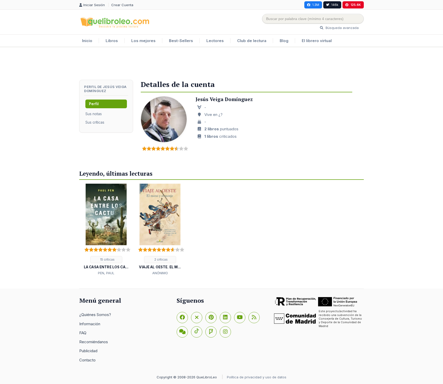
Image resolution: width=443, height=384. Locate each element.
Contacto (87, 360)
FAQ (82, 332)
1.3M (315, 5)
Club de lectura (251, 40)
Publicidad (88, 350)
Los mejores (143, 40)
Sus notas (93, 114)
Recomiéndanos (93, 341)
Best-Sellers (181, 40)
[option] (106, 230)
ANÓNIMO (160, 273)
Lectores (215, 40)
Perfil (94, 104)
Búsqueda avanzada (342, 28)
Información (89, 323)
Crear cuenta (122, 5)
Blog (284, 40)
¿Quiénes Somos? (95, 314)
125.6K (355, 5)
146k (334, 5)
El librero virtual (317, 40)
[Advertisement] (221, 63)
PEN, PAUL (106, 273)
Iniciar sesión (94, 5)
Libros (112, 40)
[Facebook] (182, 317)
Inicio (87, 40)
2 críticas (161, 259)
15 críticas (107, 259)
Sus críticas (94, 122)
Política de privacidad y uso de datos (256, 377)
